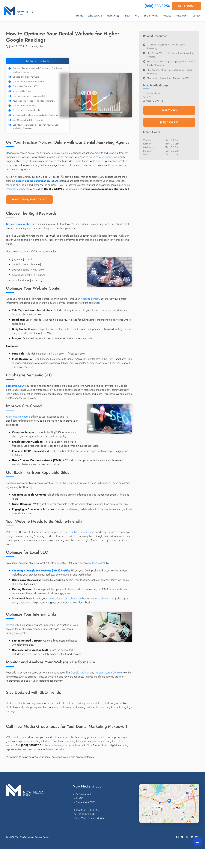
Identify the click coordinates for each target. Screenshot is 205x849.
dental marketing (56, 749)
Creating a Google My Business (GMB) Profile (40, 571)
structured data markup (101, 598)
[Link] (18, 10)
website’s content (90, 299)
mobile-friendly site (81, 532)
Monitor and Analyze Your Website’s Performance (37, 115)
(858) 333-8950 (157, 5)
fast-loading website (19, 417)
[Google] (187, 837)
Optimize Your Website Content (28, 81)
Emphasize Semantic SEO (25, 86)
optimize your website (101, 157)
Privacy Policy (42, 837)
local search (99, 563)
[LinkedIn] (191, 837)
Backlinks (11, 483)
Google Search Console (108, 673)
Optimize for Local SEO (24, 105)
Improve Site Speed (22, 91)
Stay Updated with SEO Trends (28, 120)
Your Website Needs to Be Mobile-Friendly (34, 100)
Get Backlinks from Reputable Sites (30, 96)
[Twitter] (182, 837)
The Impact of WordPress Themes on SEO (168, 78)
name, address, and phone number (67, 598)
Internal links (12, 625)
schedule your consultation (66, 745)
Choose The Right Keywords (26, 76)
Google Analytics (80, 673)
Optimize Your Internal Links (26, 110)
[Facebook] (177, 837)
